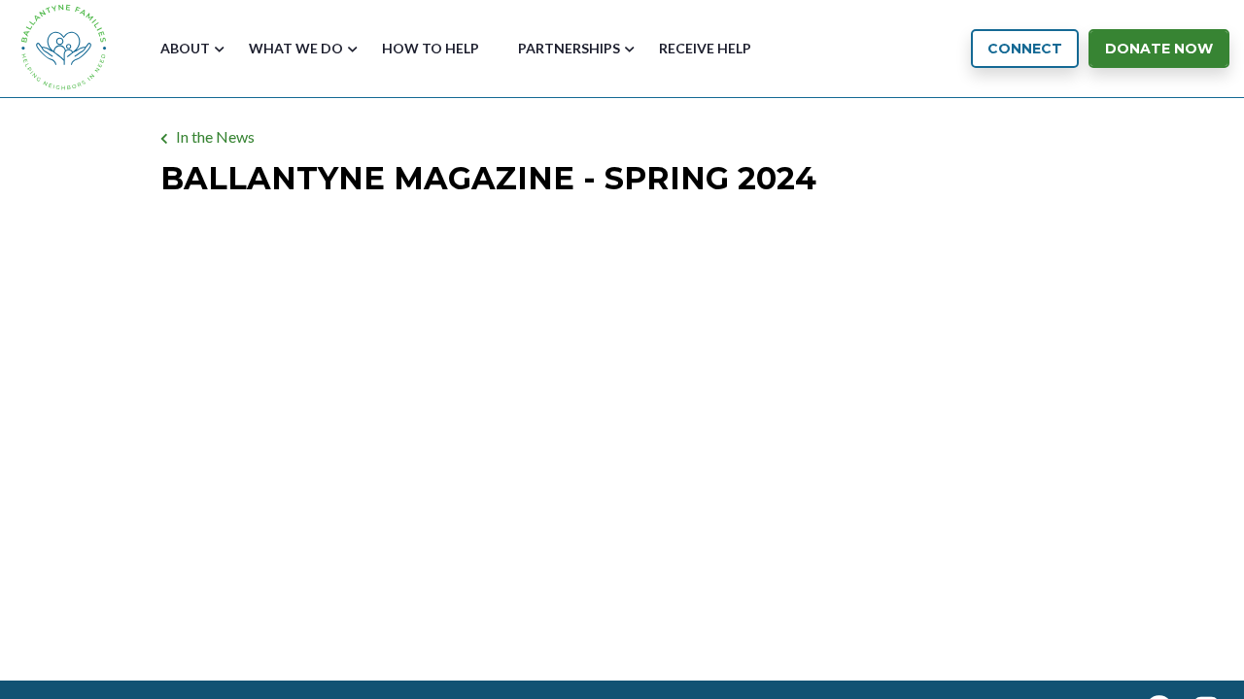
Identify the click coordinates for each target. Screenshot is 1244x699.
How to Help (430, 48)
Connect (1024, 48)
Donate (1159, 48)
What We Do (296, 48)
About (185, 48)
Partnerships (569, 48)
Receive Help (705, 48)
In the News (215, 136)
